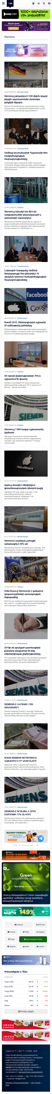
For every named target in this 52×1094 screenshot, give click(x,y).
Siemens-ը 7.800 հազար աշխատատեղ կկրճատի (24, 431)
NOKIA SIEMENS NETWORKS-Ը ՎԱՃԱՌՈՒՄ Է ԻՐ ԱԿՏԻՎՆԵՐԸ (20, 759)
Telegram (12, 946)
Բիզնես (20, 207)
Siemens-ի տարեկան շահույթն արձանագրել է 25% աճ (19, 542)
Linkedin (41, 946)
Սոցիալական (22, 481)
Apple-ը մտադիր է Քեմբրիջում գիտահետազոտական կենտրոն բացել (23, 486)
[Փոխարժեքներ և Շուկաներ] (38, 3)
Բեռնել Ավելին (27, 1011)
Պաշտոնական (23, 148)
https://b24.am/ (23, 1067)
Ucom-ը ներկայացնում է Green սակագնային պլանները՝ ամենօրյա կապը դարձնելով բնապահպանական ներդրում (25, 898)
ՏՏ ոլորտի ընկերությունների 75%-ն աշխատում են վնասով (22, 377)
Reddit (26, 946)
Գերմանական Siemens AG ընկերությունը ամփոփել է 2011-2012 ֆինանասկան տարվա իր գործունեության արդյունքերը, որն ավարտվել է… (24, 820)
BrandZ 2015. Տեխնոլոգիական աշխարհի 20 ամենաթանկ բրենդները (25, 324)
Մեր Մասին (35, 1083)
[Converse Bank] (26, 960)
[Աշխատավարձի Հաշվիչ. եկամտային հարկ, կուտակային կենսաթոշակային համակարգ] (33, 3)
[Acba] (26, 911)
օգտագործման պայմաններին (31, 1072)
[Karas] (26, 1024)
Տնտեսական (22, 318)
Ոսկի (6, 1001)
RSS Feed (41, 925)
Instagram (41, 932)
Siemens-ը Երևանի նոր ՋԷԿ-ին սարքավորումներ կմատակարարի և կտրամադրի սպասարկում (22, 214)
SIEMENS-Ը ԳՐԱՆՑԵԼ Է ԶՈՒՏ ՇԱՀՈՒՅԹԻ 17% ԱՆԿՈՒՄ (20, 813)
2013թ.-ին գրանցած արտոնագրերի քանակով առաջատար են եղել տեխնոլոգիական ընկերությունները (22, 650)
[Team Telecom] (26, 50)
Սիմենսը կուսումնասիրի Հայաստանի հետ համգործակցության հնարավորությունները (26, 156)
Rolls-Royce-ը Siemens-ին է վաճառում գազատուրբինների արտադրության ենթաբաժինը (23, 594)
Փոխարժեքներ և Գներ (15, 972)
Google (12, 939)
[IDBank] (26, 855)
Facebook (19, 925)
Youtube (12, 932)
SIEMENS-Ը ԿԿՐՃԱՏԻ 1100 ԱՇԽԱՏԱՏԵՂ (18, 706)
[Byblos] (26, 26)
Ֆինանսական (22, 92)
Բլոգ (7, 1085)
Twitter (26, 932)
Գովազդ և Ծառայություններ (17, 1083)
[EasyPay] (26, 14)
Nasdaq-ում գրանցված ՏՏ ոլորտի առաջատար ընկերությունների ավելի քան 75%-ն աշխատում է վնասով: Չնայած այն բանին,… (22, 385)
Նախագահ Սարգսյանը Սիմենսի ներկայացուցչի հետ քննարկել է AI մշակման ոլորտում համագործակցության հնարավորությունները (25, 275)
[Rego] (26, 836)
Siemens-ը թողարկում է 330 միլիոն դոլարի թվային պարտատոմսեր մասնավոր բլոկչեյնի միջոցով (26, 99)
